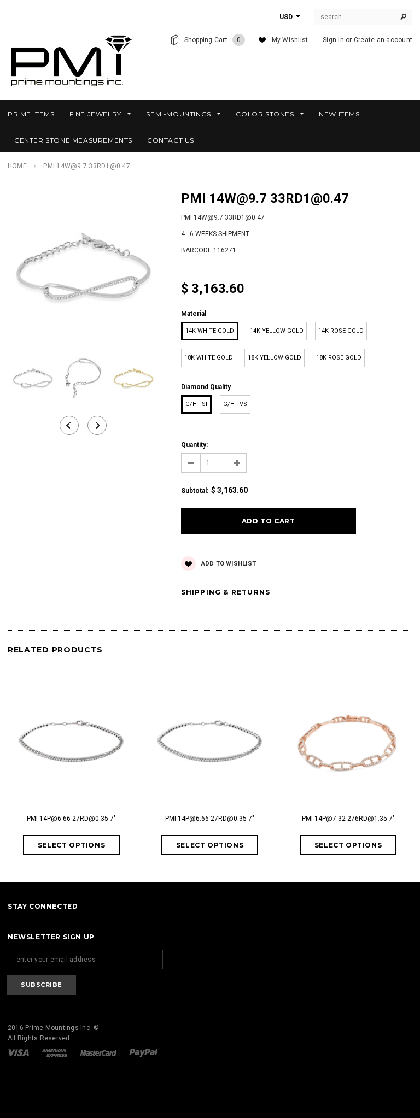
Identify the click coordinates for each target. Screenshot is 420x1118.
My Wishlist (290, 40)
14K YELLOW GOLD (277, 330)
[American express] (55, 1052)
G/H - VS (235, 404)
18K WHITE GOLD (208, 357)
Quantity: (194, 445)
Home (17, 166)
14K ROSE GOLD (341, 330)
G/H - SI (196, 404)
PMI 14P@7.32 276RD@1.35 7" (348, 818)
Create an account (383, 40)
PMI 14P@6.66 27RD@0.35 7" (71, 818)
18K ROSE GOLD (338, 357)
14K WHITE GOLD (209, 330)
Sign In (333, 40)
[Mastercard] (99, 1052)
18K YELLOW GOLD (274, 357)
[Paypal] (143, 1052)
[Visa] (19, 1052)
